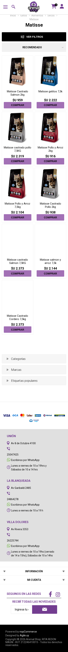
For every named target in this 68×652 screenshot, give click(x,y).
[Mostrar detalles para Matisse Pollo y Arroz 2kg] (50, 127)
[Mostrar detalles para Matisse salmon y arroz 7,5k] (50, 239)
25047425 (12, 454)
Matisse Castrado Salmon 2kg (17, 93)
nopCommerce (28, 631)
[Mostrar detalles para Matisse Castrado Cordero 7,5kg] (17, 295)
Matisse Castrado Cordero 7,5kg (17, 317)
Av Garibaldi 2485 (21, 487)
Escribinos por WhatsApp (25, 460)
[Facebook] (50, 594)
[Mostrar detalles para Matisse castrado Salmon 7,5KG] (17, 239)
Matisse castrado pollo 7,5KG (17, 149)
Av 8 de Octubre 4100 (23, 443)
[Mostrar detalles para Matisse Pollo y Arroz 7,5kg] (17, 183)
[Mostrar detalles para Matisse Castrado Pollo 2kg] (50, 183)
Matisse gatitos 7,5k (50, 91)
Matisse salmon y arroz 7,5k (50, 261)
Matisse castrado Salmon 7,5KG (17, 261)
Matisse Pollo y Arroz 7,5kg (17, 205)
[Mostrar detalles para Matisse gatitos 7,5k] (50, 71)
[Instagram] (58, 595)
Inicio (13, 15)
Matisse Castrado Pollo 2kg (50, 205)
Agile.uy (24, 635)
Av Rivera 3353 (19, 529)
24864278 (12, 499)
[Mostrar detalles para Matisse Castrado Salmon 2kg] (17, 71)
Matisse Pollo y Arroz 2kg (50, 149)
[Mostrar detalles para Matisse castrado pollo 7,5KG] (17, 127)
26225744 (12, 540)
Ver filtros (34, 36)
